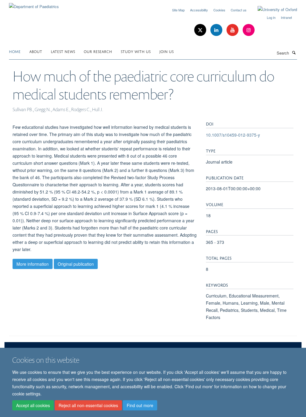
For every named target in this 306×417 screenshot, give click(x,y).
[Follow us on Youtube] (233, 30)
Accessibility (199, 9)
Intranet (286, 17)
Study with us (136, 51)
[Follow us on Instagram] (249, 30)
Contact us (239, 9)
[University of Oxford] (273, 9)
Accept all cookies (33, 405)
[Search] (293, 52)
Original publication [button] (76, 264)
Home (15, 51)
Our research (98, 51)
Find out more (140, 405)
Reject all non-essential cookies (88, 405)
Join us (166, 51)
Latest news (63, 51)
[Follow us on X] (200, 30)
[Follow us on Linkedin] (217, 30)
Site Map (178, 9)
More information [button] (32, 264)
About (35, 51)
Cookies (219, 9)
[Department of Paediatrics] (34, 4)
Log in (271, 17)
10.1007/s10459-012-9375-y (233, 135)
